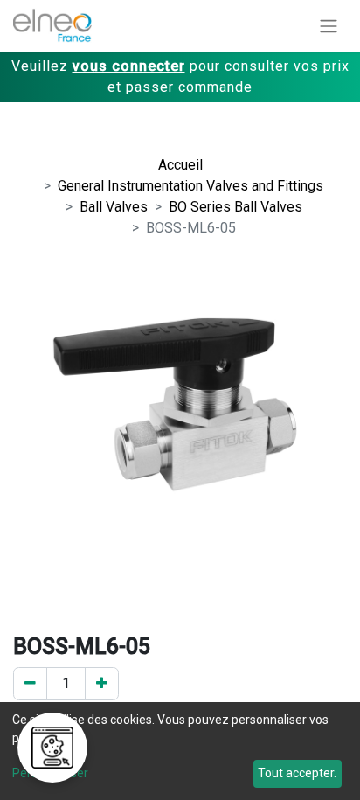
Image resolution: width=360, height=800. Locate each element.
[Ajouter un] (102, 683)
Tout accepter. (297, 773)
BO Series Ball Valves (235, 206)
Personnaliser (50, 773)
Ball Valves (114, 206)
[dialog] (180, 751)
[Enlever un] (30, 683)
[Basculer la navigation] (328, 26)
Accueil (180, 165)
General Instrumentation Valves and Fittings (190, 185)
